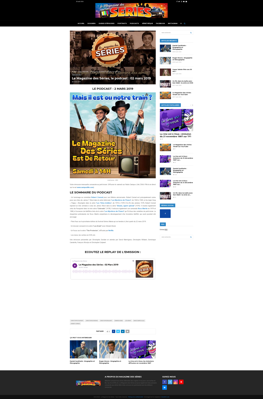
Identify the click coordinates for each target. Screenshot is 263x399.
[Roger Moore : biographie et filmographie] (165, 60)
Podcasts (134, 23)
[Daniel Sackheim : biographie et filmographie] (165, 48)
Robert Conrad (75, 323)
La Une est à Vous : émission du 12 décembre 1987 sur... (183, 182)
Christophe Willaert (106, 320)
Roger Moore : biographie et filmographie (182, 59)
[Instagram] (175, 382)
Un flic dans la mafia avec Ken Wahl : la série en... (183, 194)
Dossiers (92, 23)
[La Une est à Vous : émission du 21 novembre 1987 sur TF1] (176, 120)
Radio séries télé (76, 74)
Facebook (160, 23)
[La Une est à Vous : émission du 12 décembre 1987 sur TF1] (165, 183)
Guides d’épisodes (106, 23)
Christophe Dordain (92, 320)
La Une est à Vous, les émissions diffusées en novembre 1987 (141, 362)
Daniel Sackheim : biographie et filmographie (179, 47)
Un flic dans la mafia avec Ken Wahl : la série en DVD (182, 82)
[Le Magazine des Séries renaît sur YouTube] (165, 95)
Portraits (122, 23)
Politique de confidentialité (135, 397)
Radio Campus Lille (139, 320)
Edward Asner (119, 320)
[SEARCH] (191, 33)
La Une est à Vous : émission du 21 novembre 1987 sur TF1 (175, 135)
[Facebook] (164, 382)
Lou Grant (128, 320)
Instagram (172, 23)
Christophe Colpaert (77, 320)
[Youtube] (181, 382)
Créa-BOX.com (165, 397)
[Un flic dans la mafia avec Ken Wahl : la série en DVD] (165, 84)
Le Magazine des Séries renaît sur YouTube (181, 93)
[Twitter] (170, 382)
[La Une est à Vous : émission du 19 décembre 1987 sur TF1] (165, 159)
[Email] (164, 387)
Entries (163, 229)
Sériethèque (147, 23)
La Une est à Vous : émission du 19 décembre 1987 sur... (183, 158)
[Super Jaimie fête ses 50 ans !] (165, 72)
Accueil (81, 23)
